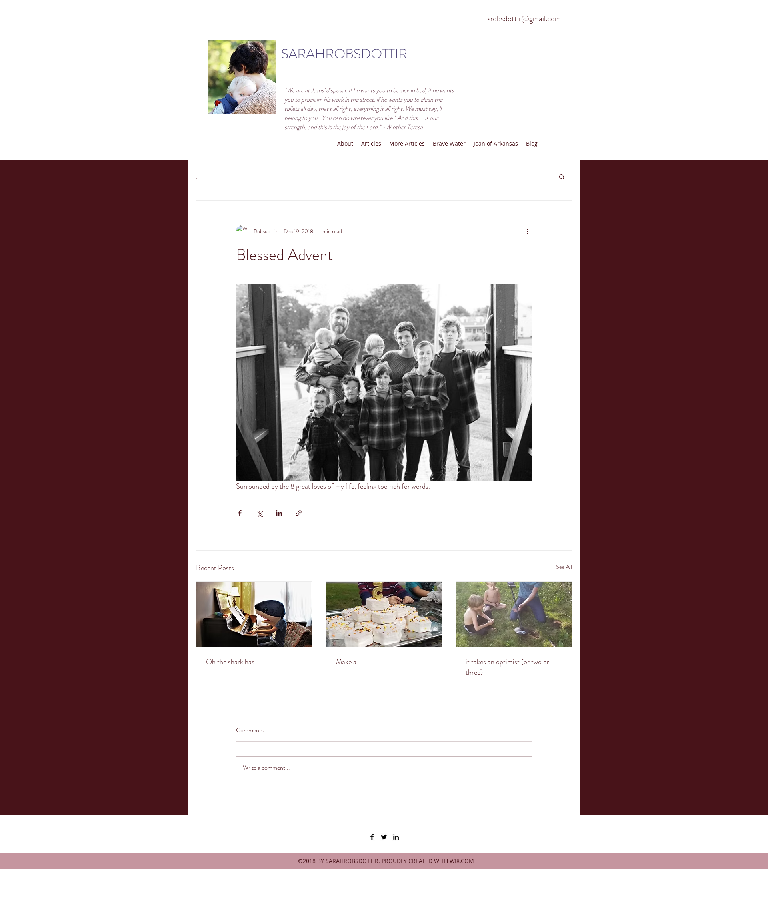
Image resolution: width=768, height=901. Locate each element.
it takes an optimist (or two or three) (507, 667)
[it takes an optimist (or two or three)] (514, 614)
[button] (562, 176)
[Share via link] (298, 513)
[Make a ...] (384, 614)
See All (564, 567)
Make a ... (349, 662)
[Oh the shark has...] (254, 614)
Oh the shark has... (232, 662)
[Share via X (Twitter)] (259, 513)
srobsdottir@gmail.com (524, 18)
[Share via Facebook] (240, 513)
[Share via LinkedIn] (279, 513)
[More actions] (527, 231)
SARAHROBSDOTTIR (344, 54)
